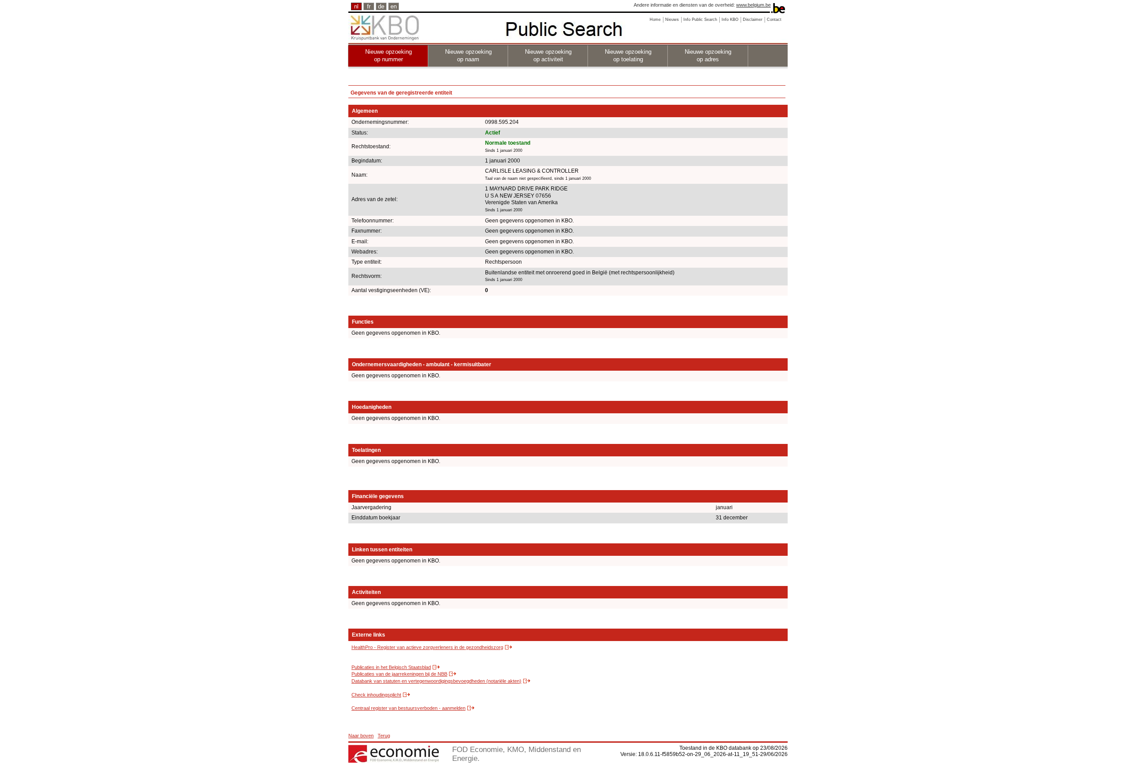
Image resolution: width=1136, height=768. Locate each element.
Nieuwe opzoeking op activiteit (548, 55)
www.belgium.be (753, 5)
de (381, 6)
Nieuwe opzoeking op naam (468, 55)
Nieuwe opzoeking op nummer (388, 55)
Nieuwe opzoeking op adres (708, 55)
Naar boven (361, 735)
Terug (384, 735)
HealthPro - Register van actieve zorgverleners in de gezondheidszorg (427, 647)
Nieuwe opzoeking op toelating (628, 55)
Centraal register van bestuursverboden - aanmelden (408, 708)
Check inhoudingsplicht (376, 694)
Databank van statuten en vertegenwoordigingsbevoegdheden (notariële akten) (436, 681)
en (393, 6)
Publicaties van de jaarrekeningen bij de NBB (399, 674)
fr (369, 6)
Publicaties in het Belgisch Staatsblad (391, 667)
